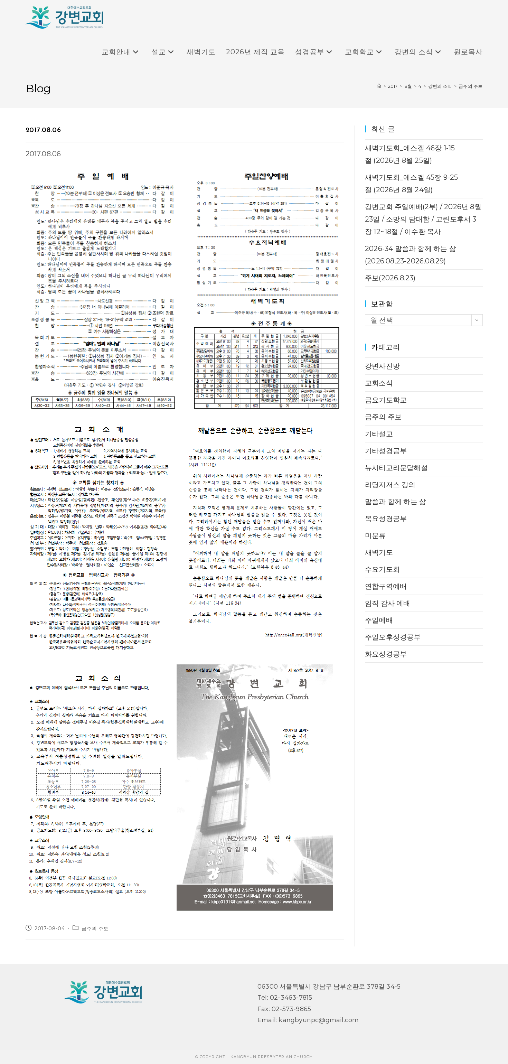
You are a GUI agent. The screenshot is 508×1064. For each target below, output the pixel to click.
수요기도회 (382, 569)
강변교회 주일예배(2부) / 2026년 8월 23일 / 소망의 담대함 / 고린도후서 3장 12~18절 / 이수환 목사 (423, 219)
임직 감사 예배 (388, 603)
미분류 (375, 535)
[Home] (379, 86)
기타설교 (379, 434)
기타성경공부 (386, 451)
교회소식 (379, 383)
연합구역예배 (386, 586)
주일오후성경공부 (393, 637)
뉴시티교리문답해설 (396, 468)
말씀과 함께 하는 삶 (395, 501)
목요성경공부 (386, 518)
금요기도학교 (386, 400)
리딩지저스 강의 (390, 484)
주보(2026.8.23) (390, 278)
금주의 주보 (470, 86)
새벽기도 (379, 552)
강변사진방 (382, 366)
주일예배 (379, 620)
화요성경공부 (386, 654)
